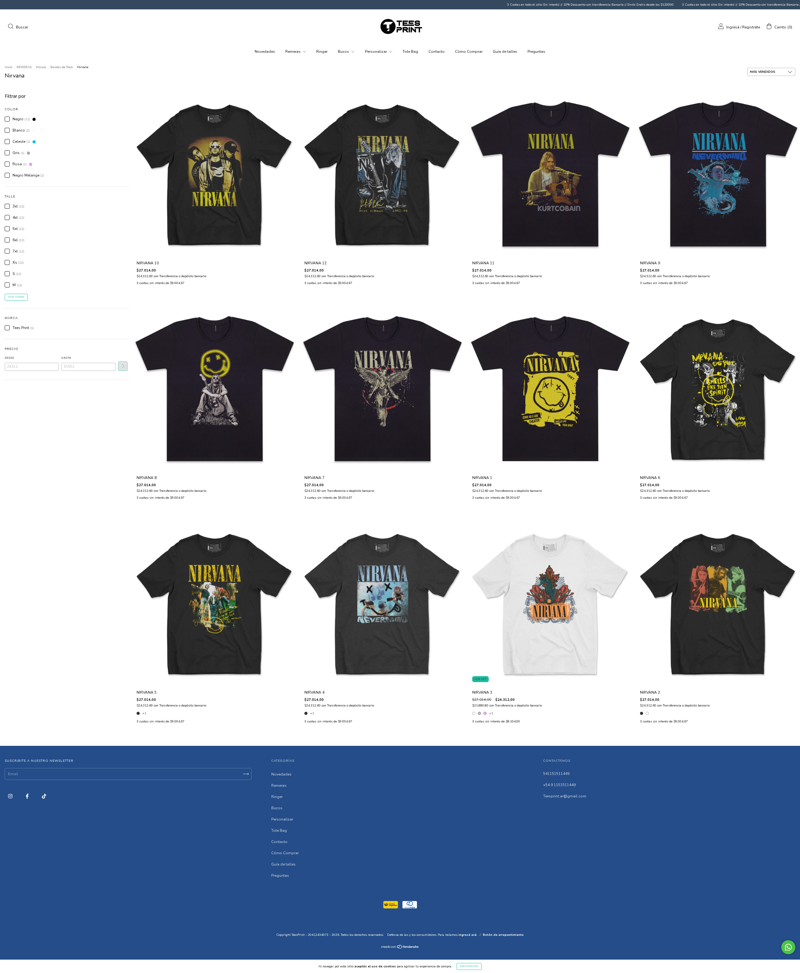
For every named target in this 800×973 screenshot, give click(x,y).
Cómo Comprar (468, 51)
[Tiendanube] (400, 947)
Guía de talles (505, 51)
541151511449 (556, 773)
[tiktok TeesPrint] (44, 796)
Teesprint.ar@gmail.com (564, 796)
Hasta (66, 358)
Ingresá (732, 27)
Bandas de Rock (61, 67)
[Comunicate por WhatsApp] (788, 947)
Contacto (436, 51)
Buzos (344, 51)
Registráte (751, 27)
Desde (9, 358)
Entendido (469, 966)
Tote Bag (410, 51)
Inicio (8, 67)
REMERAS (24, 67)
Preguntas (536, 51)
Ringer (322, 51)
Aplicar (123, 366)
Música (41, 67)
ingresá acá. (468, 935)
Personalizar (376, 51)
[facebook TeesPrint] (28, 796)
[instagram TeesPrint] (11, 796)
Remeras (293, 51)
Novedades (265, 51)
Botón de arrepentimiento (503, 935)
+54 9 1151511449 (559, 784)
